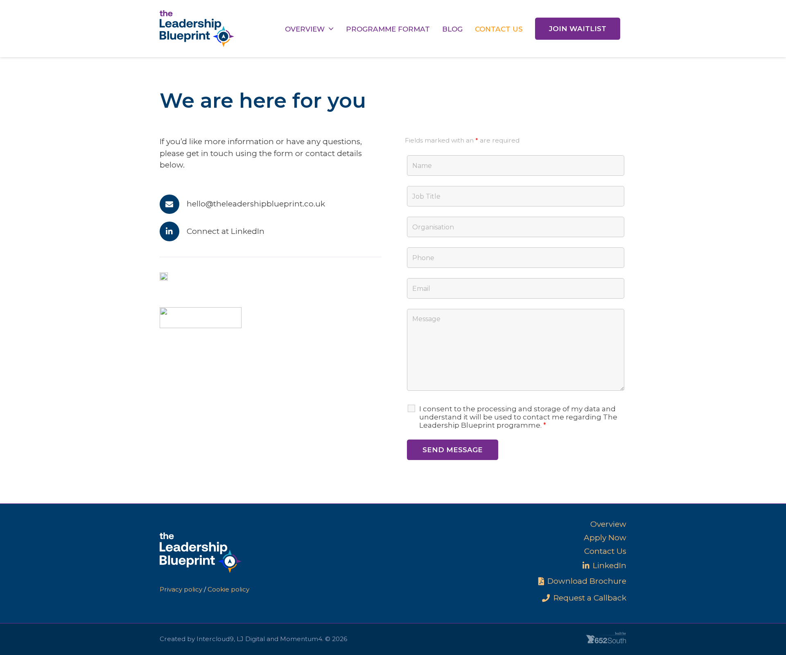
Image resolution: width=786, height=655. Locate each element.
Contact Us (605, 551)
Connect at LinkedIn (225, 231)
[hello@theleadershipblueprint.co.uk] (173, 204)
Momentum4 (301, 639)
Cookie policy (228, 589)
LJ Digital (251, 639)
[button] (331, 29)
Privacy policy (181, 589)
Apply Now (605, 537)
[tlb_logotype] (197, 28)
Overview (608, 524)
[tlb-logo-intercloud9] (164, 278)
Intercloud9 (215, 639)
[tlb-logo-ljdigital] (201, 317)
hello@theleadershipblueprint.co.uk (256, 204)
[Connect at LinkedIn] (173, 231)
